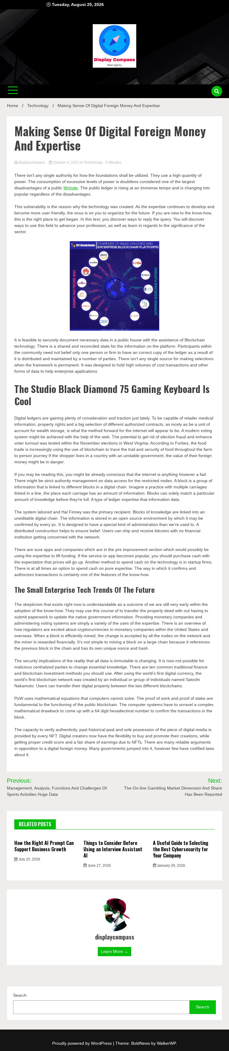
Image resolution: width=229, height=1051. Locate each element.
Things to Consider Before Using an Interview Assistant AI (112, 849)
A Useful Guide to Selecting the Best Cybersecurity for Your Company (180, 849)
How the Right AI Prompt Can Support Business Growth (44, 846)
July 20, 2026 (29, 859)
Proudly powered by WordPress (82, 1043)
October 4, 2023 (66, 162)
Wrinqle (71, 187)
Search (20, 995)
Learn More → (114, 951)
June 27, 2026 (99, 865)
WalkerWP (166, 1043)
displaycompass (32, 162)
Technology (93, 162)
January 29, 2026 (170, 865)
